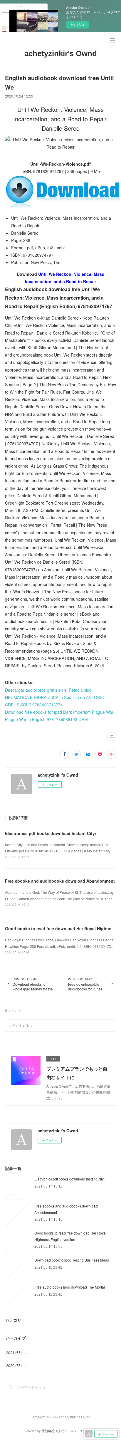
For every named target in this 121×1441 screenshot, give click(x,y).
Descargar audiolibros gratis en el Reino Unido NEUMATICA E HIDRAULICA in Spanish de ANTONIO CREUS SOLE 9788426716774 (55, 697)
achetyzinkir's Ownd (60, 53)
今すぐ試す (77, 25)
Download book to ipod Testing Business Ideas (71, 1259)
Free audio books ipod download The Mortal (69, 1286)
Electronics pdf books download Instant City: (50, 833)
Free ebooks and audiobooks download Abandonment (60, 881)
